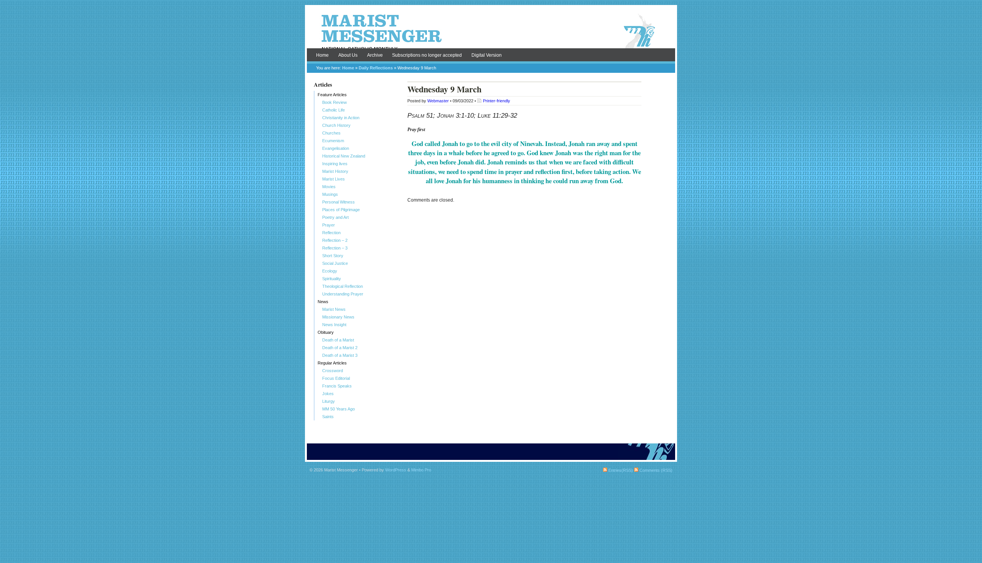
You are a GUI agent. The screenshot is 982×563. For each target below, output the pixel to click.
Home (322, 55)
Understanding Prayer (342, 294)
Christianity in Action (340, 117)
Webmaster (438, 100)
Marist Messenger (491, 31)
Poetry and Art (335, 217)
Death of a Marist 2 (340, 347)
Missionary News (338, 317)
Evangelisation (335, 148)
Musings (330, 194)
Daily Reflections (376, 68)
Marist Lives (333, 179)
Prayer (328, 225)
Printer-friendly (496, 100)
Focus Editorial (336, 378)
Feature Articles (332, 94)
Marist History (335, 171)
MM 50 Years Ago (338, 409)
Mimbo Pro (421, 470)
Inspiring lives (335, 163)
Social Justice (335, 263)
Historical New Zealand (343, 156)
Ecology (329, 271)
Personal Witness (338, 202)
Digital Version (486, 55)
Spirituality (331, 278)
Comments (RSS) (655, 470)
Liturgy (328, 401)
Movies (329, 186)
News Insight (334, 324)
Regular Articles (332, 363)
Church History (336, 125)
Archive (375, 55)
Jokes (328, 393)
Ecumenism (333, 140)
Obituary (326, 332)
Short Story (332, 255)
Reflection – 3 (335, 248)
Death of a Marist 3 (340, 355)
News (323, 301)
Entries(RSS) (620, 470)
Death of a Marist (338, 340)
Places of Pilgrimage (341, 209)
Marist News (334, 309)
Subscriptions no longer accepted (427, 55)
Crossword (332, 370)
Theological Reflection (342, 286)
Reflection (331, 232)
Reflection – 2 (335, 240)
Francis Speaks (337, 386)
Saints (328, 416)
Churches (331, 133)
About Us (348, 55)
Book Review (334, 102)
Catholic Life (333, 110)
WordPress (395, 470)
